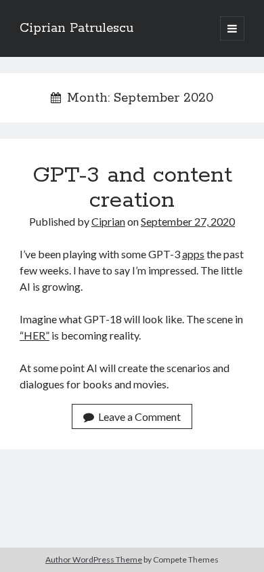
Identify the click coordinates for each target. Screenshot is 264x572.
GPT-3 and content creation (132, 188)
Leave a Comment (139, 416)
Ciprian (108, 221)
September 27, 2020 (188, 221)
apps (193, 253)
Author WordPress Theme (93, 559)
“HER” (34, 335)
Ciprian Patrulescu (76, 28)
